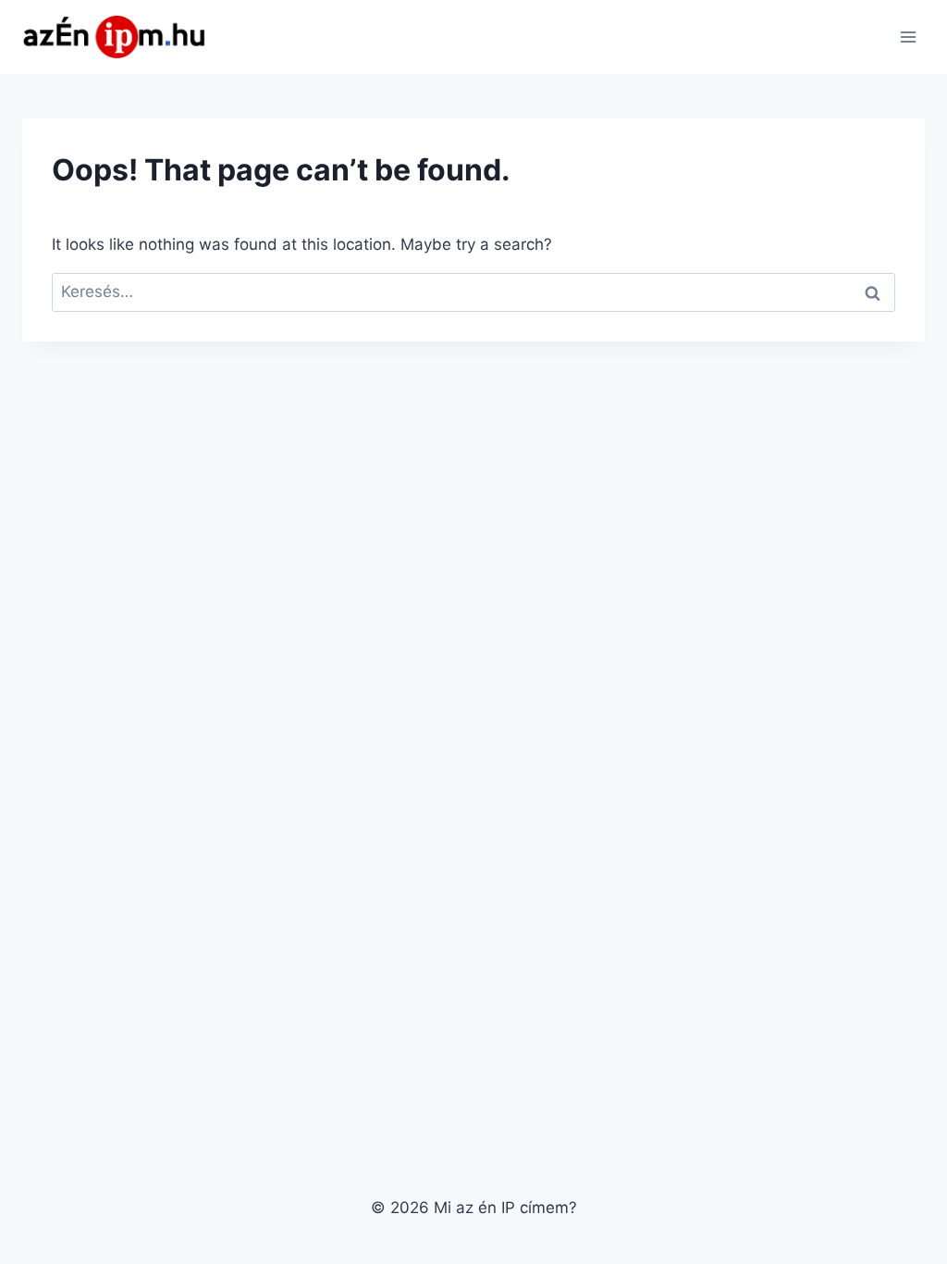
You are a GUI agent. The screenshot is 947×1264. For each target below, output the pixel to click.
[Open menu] (908, 36)
